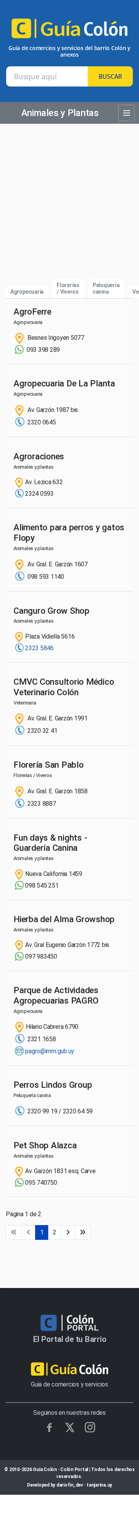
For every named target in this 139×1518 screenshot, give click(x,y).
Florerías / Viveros (68, 288)
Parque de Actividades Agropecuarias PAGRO (56, 995)
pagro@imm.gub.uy (49, 1051)
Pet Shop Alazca (45, 1145)
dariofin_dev (69, 1485)
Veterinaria (25, 703)
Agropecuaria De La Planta (64, 383)
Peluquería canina (106, 288)
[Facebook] (49, 1427)
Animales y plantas (34, 467)
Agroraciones (39, 456)
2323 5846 (39, 648)
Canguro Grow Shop (52, 611)
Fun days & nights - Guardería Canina (50, 843)
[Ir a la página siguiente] (68, 1232)
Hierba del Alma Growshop (64, 919)
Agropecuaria (27, 292)
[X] (69, 1427)
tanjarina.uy (99, 1485)
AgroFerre (32, 311)
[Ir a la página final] (83, 1232)
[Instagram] (90, 1427)
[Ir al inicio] (69, 32)
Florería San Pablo (49, 765)
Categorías (126, 113)
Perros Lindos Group (53, 1085)
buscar (110, 76)
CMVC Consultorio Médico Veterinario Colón (64, 687)
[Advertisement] (69, 205)
